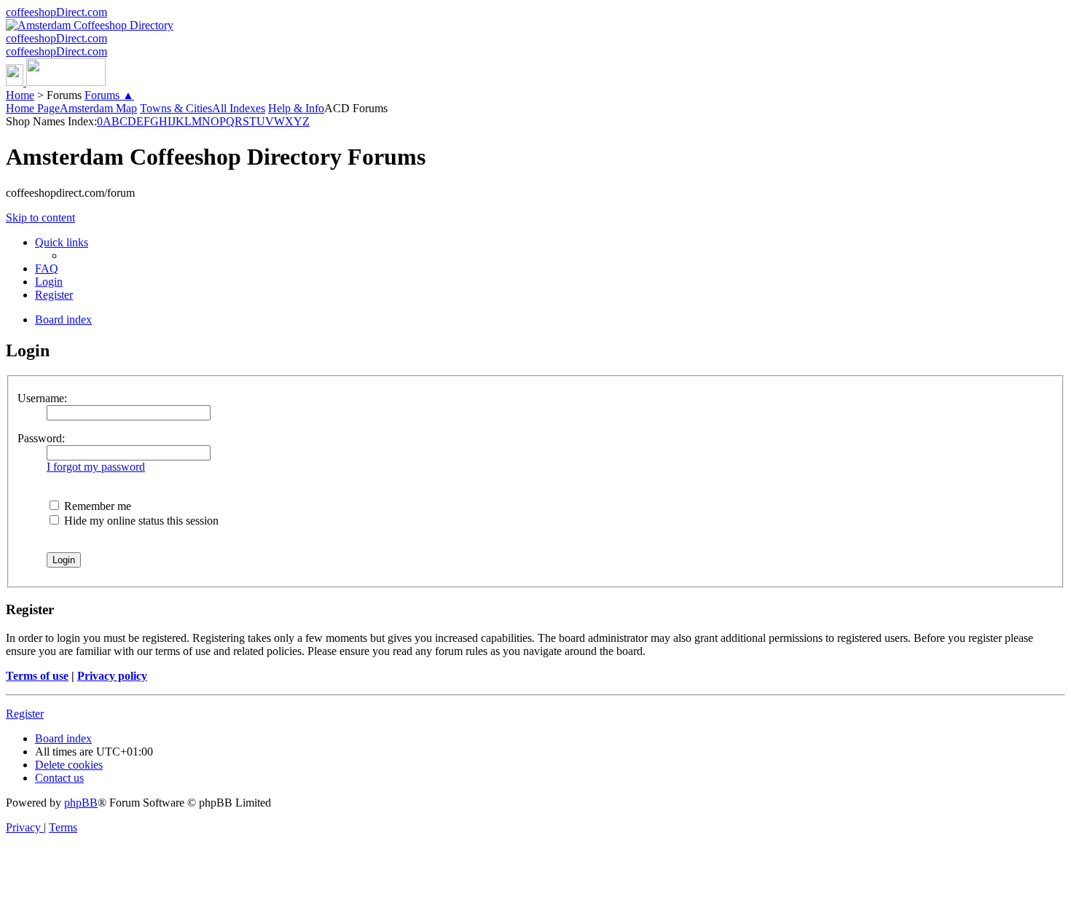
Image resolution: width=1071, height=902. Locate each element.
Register (25, 713)
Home (20, 95)
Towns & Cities (176, 108)
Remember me (96, 506)
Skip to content (40, 217)
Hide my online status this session (140, 520)
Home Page (33, 108)
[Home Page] (56, 82)
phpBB (81, 802)
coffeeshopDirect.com (56, 12)
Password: (41, 438)
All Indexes (238, 108)
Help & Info (296, 108)
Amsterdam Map (98, 108)
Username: (42, 398)
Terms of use (37, 676)
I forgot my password (96, 466)
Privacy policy (112, 676)
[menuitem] (46, 268)
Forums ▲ (109, 95)
